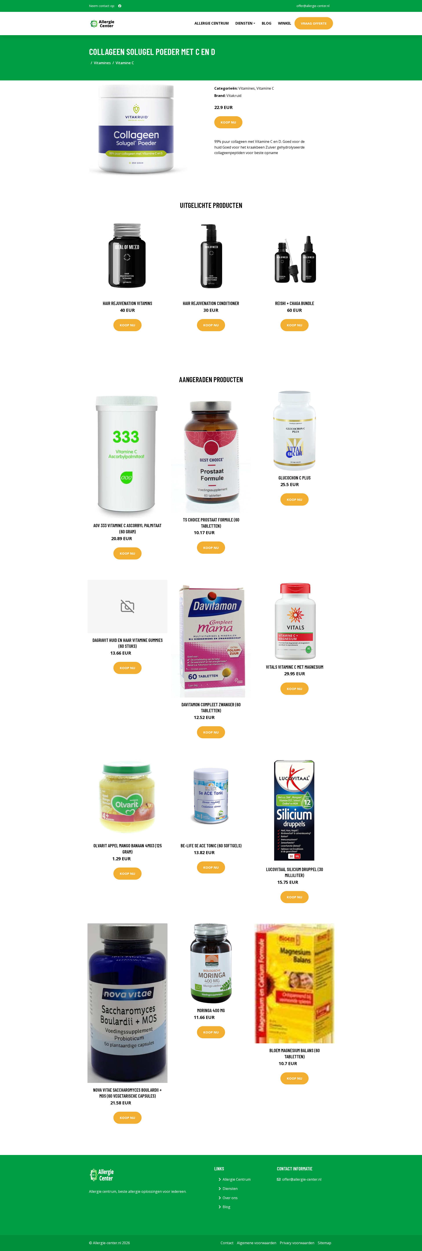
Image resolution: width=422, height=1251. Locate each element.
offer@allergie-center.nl (312, 6)
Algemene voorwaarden (256, 1242)
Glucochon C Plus (294, 477)
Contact (227, 1242)
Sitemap (324, 1242)
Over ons (230, 1197)
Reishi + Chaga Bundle (294, 303)
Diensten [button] (244, 23)
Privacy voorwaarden (297, 1242)
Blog (266, 23)
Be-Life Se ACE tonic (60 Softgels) (211, 845)
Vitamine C (125, 62)
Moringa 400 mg (211, 1010)
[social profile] (119, 6)
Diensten (230, 1188)
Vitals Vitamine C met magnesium (294, 667)
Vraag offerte (314, 23)
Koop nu (228, 122)
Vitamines (102, 62)
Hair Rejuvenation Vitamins (127, 303)
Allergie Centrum (212, 23)
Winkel (284, 23)
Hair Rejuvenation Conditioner (211, 303)
